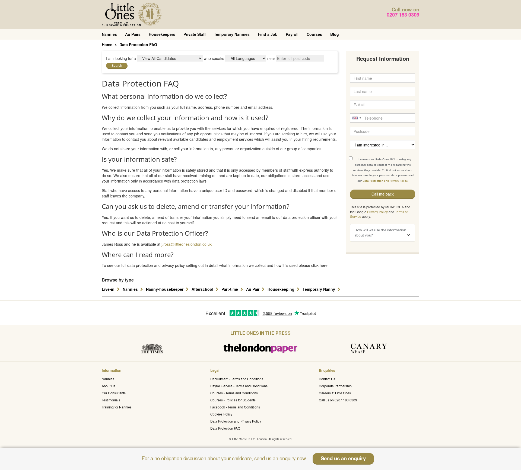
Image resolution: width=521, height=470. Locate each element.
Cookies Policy (221, 414)
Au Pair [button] (253, 289)
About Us (108, 385)
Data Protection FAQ (225, 428)
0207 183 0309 (403, 14)
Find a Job (268, 34)
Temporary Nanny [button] (319, 289)
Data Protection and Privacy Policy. (385, 181)
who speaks (214, 58)
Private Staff (194, 34)
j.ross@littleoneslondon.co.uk (186, 244)
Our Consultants (114, 393)
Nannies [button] (131, 289)
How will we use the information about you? (380, 233)
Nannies (109, 34)
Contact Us (327, 378)
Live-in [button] (109, 289)
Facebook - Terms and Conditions (235, 407)
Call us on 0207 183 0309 (338, 400)
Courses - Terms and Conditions (234, 393)
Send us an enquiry (343, 458)
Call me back (382, 194)
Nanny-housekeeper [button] (165, 289)
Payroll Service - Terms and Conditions (239, 385)
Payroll (292, 34)
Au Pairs (133, 34)
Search (117, 65)
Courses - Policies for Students (233, 400)
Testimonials (111, 400)
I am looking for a (121, 58)
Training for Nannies (117, 407)
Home (107, 44)
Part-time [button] (230, 289)
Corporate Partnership (335, 385)
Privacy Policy (377, 211)
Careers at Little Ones (335, 393)
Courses (314, 34)
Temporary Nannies (232, 34)
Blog (334, 34)
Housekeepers (162, 34)
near (271, 58)
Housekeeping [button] (282, 289)
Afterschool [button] (203, 289)
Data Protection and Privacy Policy (235, 421)
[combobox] (356, 118)
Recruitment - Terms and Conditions (236, 378)
